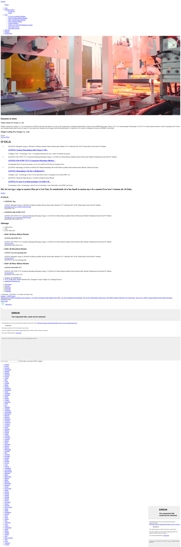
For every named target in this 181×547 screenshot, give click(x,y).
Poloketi (7, 32)
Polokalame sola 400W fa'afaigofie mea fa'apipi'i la (16, 298)
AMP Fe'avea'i (11, 296)
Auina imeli (4, 301)
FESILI (3, 193)
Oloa (6, 15)
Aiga (6, 8)
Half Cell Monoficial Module (17, 20)
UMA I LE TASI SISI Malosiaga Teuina (20, 25)
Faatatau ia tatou (9, 9)
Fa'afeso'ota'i (8, 33)
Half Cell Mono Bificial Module (17, 18)
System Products (13, 23)
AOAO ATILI (5, 137)
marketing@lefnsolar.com (12, 281)
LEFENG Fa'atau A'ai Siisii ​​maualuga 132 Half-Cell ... (29, 182)
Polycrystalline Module (15, 21)
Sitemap (3, 296)
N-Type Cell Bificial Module (16, 16)
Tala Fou (7, 30)
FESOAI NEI (27, 207)
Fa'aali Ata (11, 11)
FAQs (10, 13)
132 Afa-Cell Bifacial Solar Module (71, 298)
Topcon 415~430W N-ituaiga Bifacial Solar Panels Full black (154, 298)
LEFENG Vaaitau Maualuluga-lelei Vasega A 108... (28, 150)
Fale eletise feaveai (14, 28)
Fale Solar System (13, 26)
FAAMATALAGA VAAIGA (13, 207)
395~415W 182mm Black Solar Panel (94, 298)
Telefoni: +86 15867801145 (13, 278)
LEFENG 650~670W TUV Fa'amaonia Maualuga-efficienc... (31, 161)
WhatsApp (8, 304)
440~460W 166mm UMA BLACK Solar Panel (120, 298)
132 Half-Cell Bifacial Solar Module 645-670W (46, 298)
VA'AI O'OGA (9, 243)
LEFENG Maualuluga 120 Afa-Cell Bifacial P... (26, 171)
